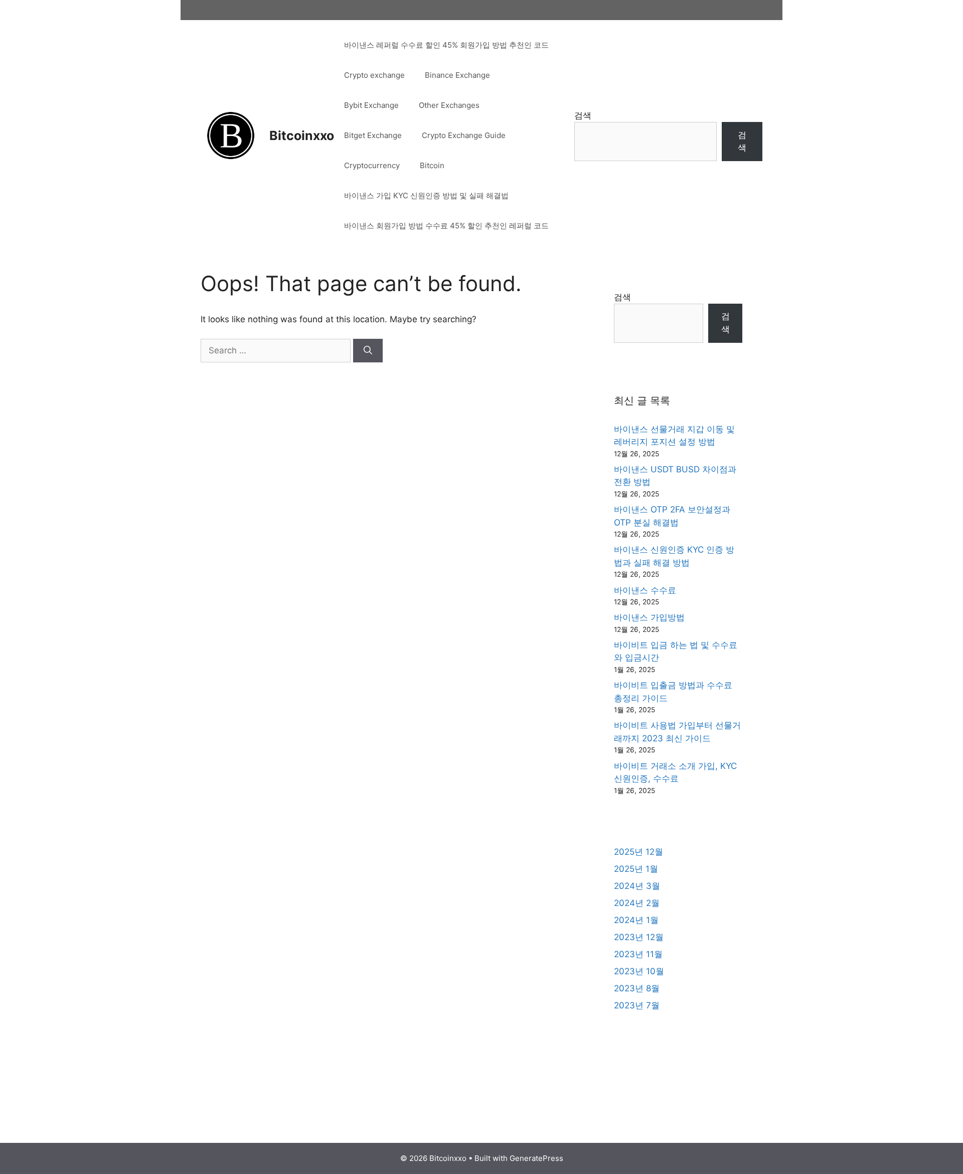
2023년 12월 (639, 937)
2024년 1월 (636, 920)
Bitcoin (432, 165)
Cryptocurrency (372, 165)
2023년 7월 (637, 1005)
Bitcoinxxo (301, 135)
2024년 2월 (637, 903)
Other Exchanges (449, 105)
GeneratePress (536, 1158)
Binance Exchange (457, 75)
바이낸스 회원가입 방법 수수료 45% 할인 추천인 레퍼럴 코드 (446, 225)
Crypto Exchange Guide (464, 135)
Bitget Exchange (373, 135)
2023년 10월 (639, 971)
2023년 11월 (638, 954)
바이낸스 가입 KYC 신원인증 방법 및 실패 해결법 (426, 195)
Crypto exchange (374, 75)
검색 (582, 115)
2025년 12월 (638, 852)
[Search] (368, 351)
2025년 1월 (636, 869)
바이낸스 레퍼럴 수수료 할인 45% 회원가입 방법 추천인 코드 (446, 45)
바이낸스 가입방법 (649, 617)
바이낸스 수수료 (645, 590)
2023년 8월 (637, 988)
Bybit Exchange (371, 105)
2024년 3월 (637, 886)
